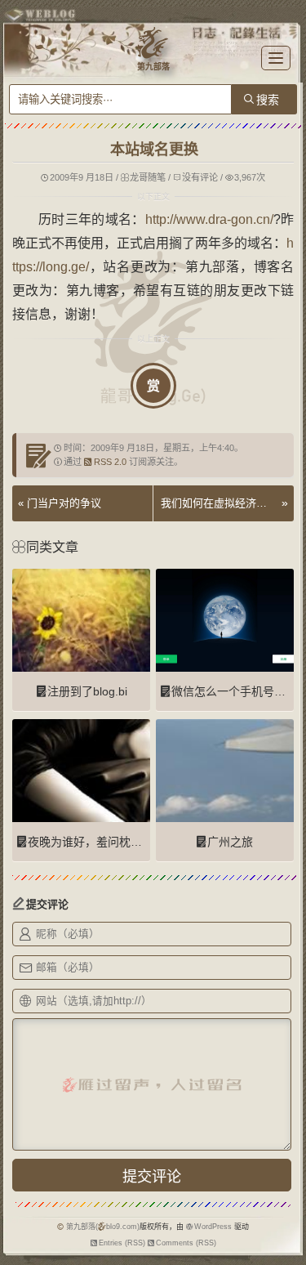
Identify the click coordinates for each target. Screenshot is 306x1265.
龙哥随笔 (148, 177)
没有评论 (200, 177)
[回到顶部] (285, 1214)
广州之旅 (230, 841)
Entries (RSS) (122, 1243)
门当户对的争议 (64, 503)
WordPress (213, 1227)
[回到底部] (285, 1244)
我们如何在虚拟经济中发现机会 (219, 503)
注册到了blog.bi (87, 691)
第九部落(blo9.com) (103, 1227)
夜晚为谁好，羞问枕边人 (90, 841)
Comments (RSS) (186, 1243)
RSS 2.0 (110, 462)
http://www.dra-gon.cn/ (209, 219)
